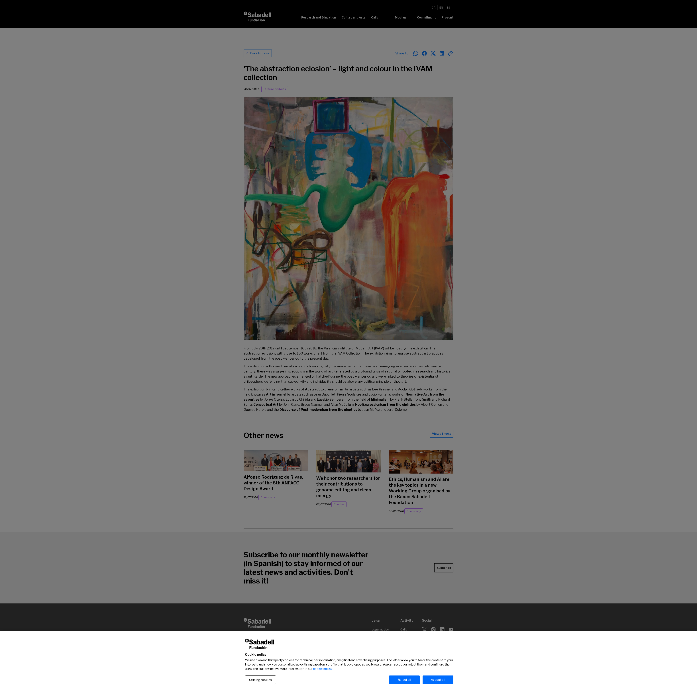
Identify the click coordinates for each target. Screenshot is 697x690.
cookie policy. (322, 669)
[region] (348, 660)
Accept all (438, 679)
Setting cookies (260, 680)
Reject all (404, 679)
